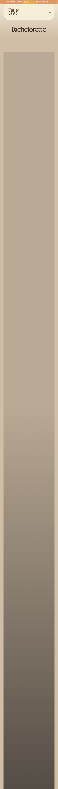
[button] (50, 11)
